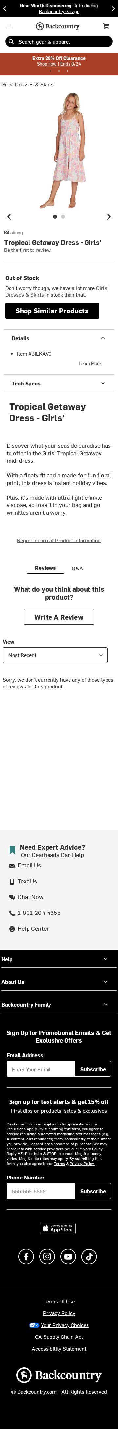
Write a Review (59, 616)
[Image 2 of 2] (63, 217)
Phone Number (26, 1177)
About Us (12, 981)
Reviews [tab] (45, 567)
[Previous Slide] (4, 8)
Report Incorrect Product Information (59, 540)
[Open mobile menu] (9, 26)
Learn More (90, 363)
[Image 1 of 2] (55, 217)
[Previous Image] (9, 217)
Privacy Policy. (82, 1163)
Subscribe (93, 1068)
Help (7, 959)
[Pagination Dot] (50, 71)
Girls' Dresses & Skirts (27, 84)
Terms (59, 1163)
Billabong (13, 233)
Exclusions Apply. (23, 1128)
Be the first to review (27, 249)
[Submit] (11, 41)
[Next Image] (109, 217)
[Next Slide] (113, 8)
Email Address (25, 1055)
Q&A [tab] (77, 567)
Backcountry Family (26, 1004)
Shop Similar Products (52, 310)
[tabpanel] (59, 642)
